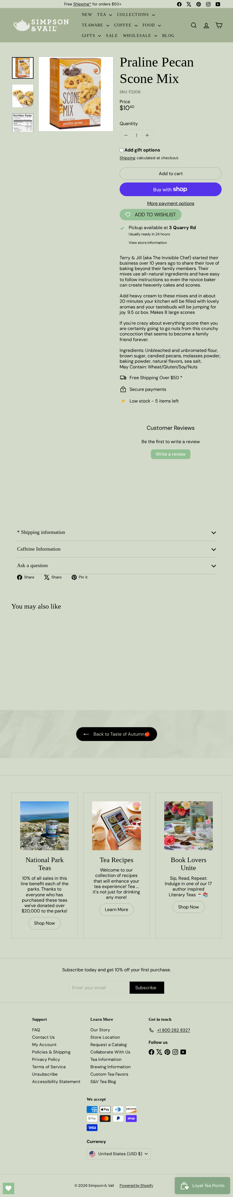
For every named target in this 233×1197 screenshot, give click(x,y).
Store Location (105, 1037)
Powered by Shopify (136, 1185)
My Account (44, 1044)
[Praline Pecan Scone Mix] (28, 657)
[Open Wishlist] (8, 1188)
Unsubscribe (45, 1074)
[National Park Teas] (44, 825)
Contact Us (43, 1037)
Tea (102, 15)
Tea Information (106, 1059)
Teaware (93, 25)
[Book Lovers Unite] (188, 825)
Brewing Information (110, 1067)
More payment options (170, 203)
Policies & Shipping (51, 1052)
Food (150, 25)
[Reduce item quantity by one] (126, 135)
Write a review (171, 454)
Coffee (123, 25)
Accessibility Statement (56, 1081)
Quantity (129, 123)
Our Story (100, 1030)
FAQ (36, 1030)
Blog (168, 36)
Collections (134, 15)
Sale (112, 36)
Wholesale (138, 36)
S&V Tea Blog (103, 1081)
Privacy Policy (46, 1059)
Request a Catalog (108, 1044)
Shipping (128, 157)
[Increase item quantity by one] (147, 135)
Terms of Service (49, 1067)
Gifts (89, 36)
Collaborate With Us (110, 1052)
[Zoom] (76, 94)
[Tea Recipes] (116, 825)
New (87, 15)
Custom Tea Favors (109, 1074)
